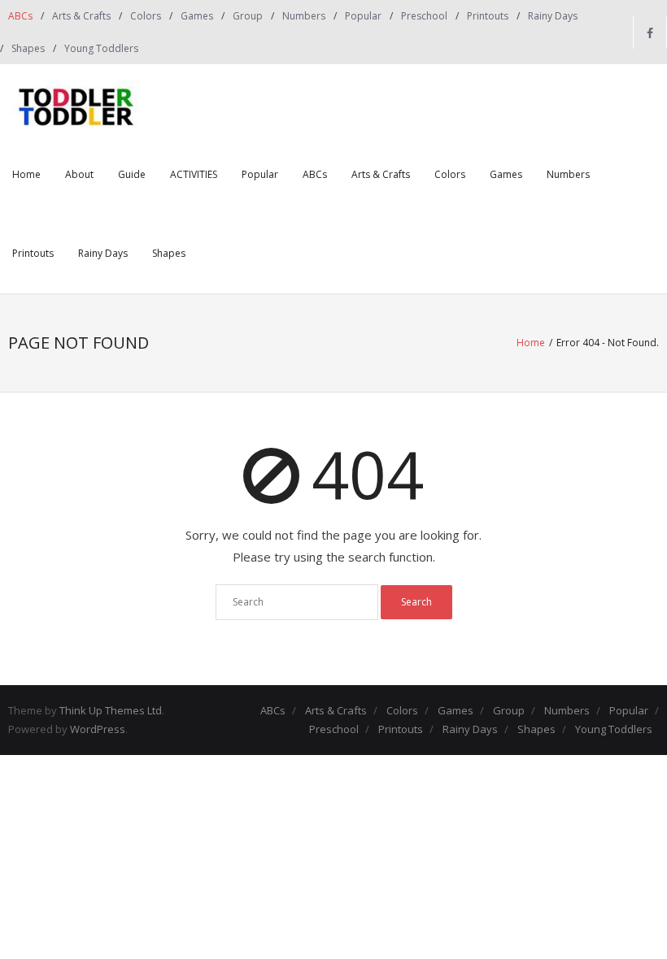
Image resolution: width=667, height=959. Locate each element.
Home (26, 174)
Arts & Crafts (81, 16)
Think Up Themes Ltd (110, 710)
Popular (363, 16)
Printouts (487, 16)
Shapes (28, 48)
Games (197, 16)
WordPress (97, 729)
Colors (145, 16)
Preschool (424, 16)
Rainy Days (553, 16)
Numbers (303, 16)
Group (248, 16)
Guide (132, 174)
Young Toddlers (101, 48)
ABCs (20, 16)
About (79, 174)
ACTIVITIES (193, 174)
